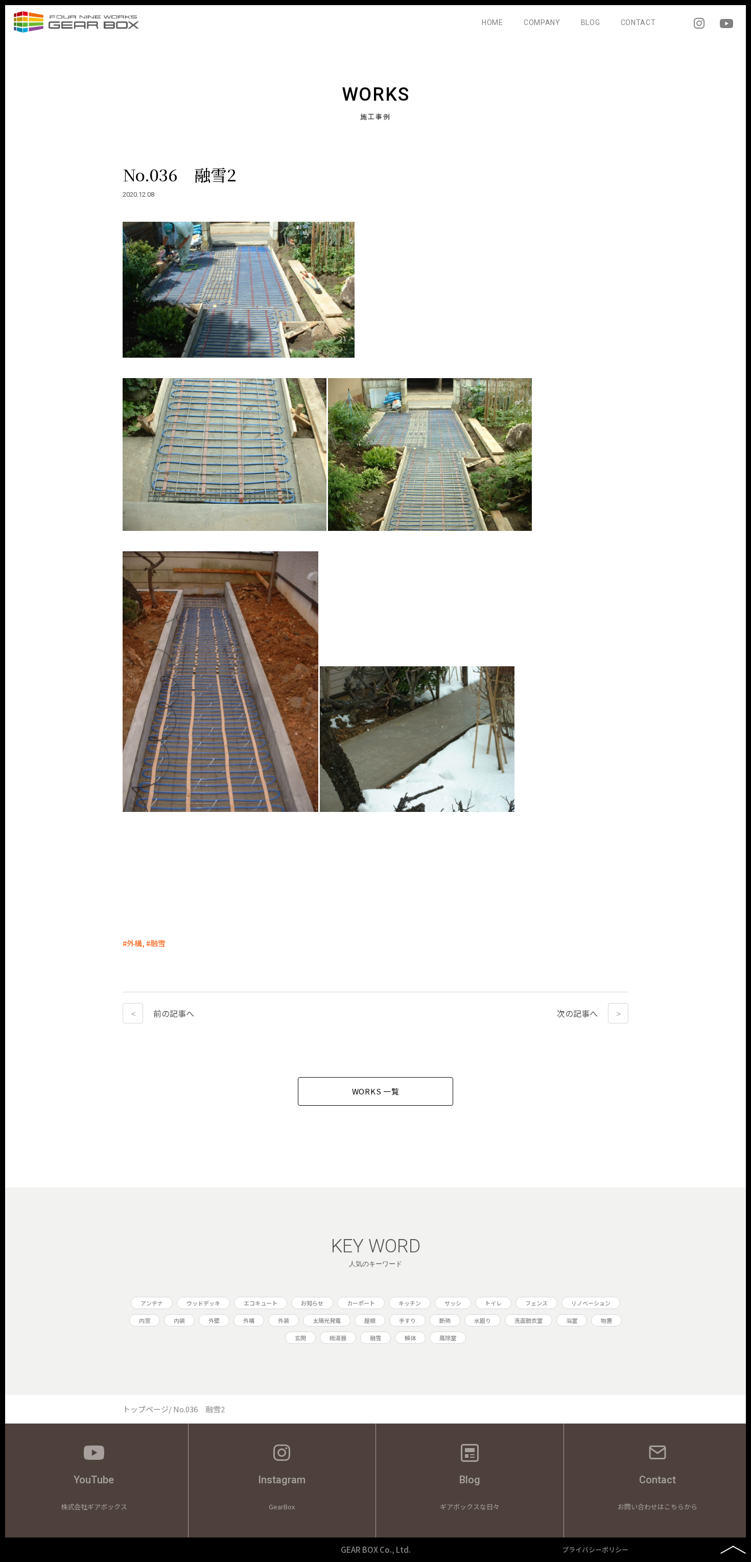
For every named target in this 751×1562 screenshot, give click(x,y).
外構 (248, 1320)
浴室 (571, 1320)
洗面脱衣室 (528, 1320)
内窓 (144, 1320)
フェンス (536, 1303)
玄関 (300, 1338)
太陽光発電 (327, 1320)
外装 (283, 1320)
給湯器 (338, 1338)
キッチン (409, 1303)
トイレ (493, 1303)
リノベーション (591, 1303)
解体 (410, 1338)
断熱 (445, 1320)
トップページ (146, 1409)
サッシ (452, 1303)
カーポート (361, 1303)
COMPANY (542, 22)
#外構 (132, 943)
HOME (492, 22)
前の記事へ (173, 1013)
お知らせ (312, 1303)
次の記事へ (577, 1013)
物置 (606, 1320)
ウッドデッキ (203, 1303)
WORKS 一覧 (376, 1091)
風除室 (447, 1338)
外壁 (214, 1320)
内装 (179, 1320)
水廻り (482, 1320)
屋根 (369, 1320)
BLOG (590, 22)
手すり (407, 1320)
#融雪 (156, 943)
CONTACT (638, 22)
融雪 (375, 1338)
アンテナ (151, 1303)
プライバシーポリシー (595, 1549)
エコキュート (260, 1303)
